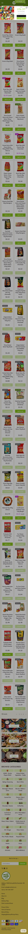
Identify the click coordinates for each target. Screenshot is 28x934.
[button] (26, 7)
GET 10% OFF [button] (21, 18)
